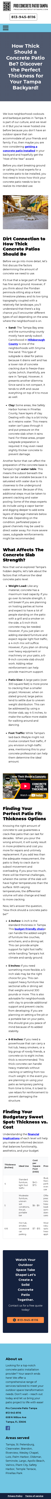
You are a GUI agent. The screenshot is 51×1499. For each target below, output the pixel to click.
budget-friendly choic (29, 929)
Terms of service (34, 1496)
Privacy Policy (15, 1496)
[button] (23, 17)
